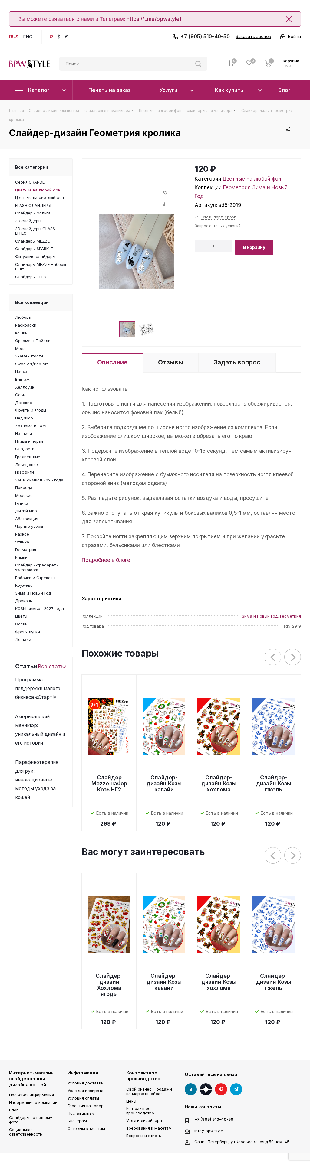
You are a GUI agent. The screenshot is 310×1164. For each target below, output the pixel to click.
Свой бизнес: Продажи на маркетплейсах (149, 1091)
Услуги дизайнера (144, 1120)
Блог (13, 1109)
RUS (13, 37)
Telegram (236, 1089)
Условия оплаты (83, 1098)
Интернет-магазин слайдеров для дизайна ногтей (31, 1078)
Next (293, 657)
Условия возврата (86, 1090)
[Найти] (198, 64)
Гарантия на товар (86, 1105)
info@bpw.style (208, 1130)
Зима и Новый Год (260, 616)
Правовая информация (31, 1094)
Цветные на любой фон (252, 179)
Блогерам (77, 1120)
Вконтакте (191, 1089)
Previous (273, 657)
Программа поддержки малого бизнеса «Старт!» (37, 688)
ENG (27, 37)
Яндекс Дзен (206, 1089)
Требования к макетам (149, 1128)
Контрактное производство (143, 1076)
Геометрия (237, 187)
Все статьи (52, 667)
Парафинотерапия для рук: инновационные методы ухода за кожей (36, 779)
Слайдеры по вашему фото (30, 1119)
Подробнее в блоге (106, 560)
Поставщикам (81, 1113)
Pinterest (221, 1089)
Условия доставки (86, 1083)
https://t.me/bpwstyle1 (154, 19)
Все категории (31, 167)
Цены (131, 1101)
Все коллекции (32, 302)
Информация (83, 1073)
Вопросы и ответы (144, 1135)
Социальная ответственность (25, 1131)
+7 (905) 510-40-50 (205, 37)
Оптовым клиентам (86, 1128)
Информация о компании (33, 1102)
